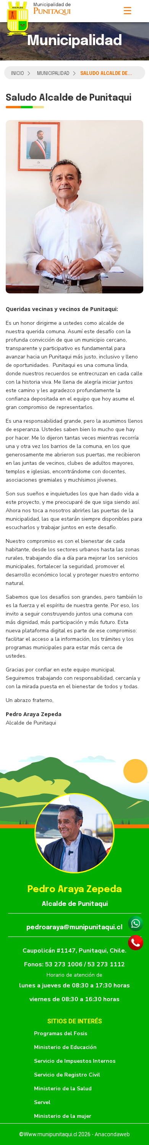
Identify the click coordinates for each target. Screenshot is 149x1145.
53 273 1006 (64, 964)
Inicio (17, 74)
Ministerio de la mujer (62, 1116)
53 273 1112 (106, 964)
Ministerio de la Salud (63, 1088)
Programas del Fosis (60, 1033)
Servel (42, 1102)
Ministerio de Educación (65, 1047)
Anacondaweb (112, 1134)
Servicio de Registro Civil (67, 1074)
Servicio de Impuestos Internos (74, 1061)
